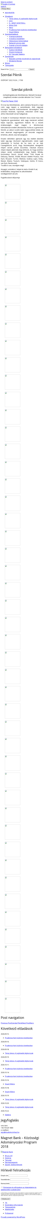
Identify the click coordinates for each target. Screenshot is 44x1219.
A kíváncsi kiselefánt (16, 39)
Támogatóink (10, 1207)
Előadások (9, 16)
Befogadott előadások (13, 47)
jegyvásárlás (9, 12)
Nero (11, 27)
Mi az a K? (8, 1156)
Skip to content (6, 2)
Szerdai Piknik (11, 1023)
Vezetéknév (5, 1179)
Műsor (7, 63)
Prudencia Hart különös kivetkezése (23, 30)
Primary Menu (6, 9)
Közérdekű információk (14, 1205)
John (11, 21)
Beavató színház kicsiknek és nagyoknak (24, 59)
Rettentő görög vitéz (17, 43)
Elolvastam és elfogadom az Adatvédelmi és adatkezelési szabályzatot (18, 1188)
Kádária (8, 1115)
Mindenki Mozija (15, 61)
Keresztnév (5, 1183)
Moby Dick (13, 25)
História (8, 1158)
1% (6, 1203)
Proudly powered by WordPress (13, 1217)
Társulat (8, 1160)
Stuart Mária (14, 32)
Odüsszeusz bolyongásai (18, 41)
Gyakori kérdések (15, 50)
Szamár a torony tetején (18, 45)
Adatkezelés (9, 1209)
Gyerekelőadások (11, 34)
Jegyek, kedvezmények (13, 1165)
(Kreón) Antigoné (15, 52)
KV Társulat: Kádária (17, 54)
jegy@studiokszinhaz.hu (10, 1132)
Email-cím (4, 1175)
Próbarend (9, 1213)
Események (9, 56)
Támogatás (9, 65)
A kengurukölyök (15, 36)
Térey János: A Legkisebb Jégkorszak (23, 19)
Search (3, 6)
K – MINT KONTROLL (17, 23)
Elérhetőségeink (11, 1162)
